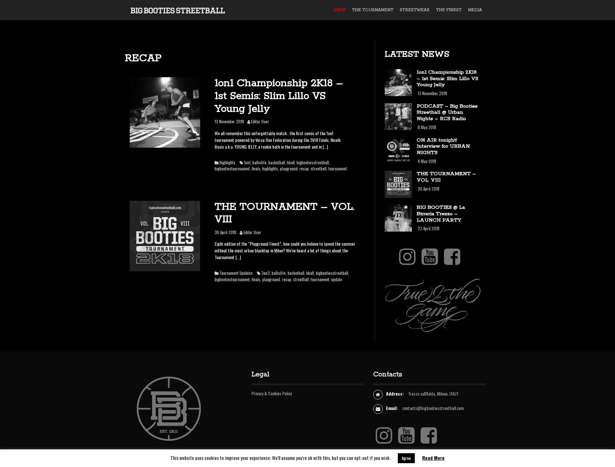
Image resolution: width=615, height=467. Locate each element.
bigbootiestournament (232, 168)
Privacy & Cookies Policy (271, 393)
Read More (433, 457)
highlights (270, 168)
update (336, 279)
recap (304, 168)
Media (475, 10)
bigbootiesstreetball (313, 162)
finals (256, 168)
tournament (337, 168)
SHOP (340, 10)
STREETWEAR (415, 10)
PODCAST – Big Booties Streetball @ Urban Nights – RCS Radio (447, 112)
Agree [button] (406, 458)
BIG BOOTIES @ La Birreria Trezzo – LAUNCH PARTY (441, 214)
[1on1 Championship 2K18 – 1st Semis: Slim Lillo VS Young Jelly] (165, 111)
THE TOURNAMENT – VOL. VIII (285, 213)
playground (289, 168)
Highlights (227, 162)
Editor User (260, 121)
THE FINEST (449, 10)
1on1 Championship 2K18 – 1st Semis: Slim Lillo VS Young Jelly (279, 96)
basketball (276, 162)
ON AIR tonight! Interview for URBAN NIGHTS (443, 146)
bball (291, 162)
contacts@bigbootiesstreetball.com (433, 408)
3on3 (265, 273)
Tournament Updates (236, 273)
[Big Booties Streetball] (178, 9)
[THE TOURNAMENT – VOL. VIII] (165, 235)
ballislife (259, 162)
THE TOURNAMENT (372, 10)
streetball (318, 168)
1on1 (247, 162)
